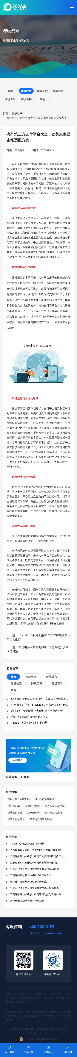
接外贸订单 (14, 806)
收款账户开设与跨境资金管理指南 (28, 881)
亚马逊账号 (33, 812)
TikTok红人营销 (53, 812)
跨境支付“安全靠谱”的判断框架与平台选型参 (37, 710)
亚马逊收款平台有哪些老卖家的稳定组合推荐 (34, 888)
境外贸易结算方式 (54, 806)
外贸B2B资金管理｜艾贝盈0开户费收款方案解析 (36, 850)
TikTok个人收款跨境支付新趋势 (29, 722)
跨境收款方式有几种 (19, 799)
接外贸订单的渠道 (44, 799)
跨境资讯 (17, 113)
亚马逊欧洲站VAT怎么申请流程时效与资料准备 (35, 894)
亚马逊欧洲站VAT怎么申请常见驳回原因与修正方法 (38, 856)
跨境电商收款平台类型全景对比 (27, 900)
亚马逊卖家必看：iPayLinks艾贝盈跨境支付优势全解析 (43, 704)
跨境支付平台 (15, 812)
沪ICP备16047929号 (38, 1033)
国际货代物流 (32, 806)
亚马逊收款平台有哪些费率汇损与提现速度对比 (35, 869)
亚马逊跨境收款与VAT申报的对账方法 (30, 875)
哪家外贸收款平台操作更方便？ (29, 716)
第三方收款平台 (16, 819)
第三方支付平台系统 (41, 819)
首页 (5, 113)
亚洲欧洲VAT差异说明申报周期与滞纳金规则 (34, 862)
